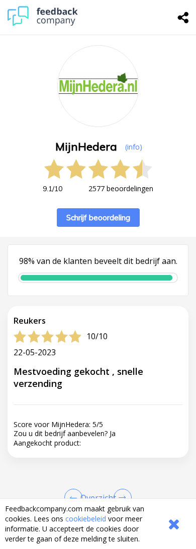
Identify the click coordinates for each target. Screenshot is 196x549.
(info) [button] (133, 147)
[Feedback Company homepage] (43, 23)
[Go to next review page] (121, 498)
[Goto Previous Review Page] (75, 498)
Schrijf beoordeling (98, 217)
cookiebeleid (85, 518)
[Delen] (183, 18)
